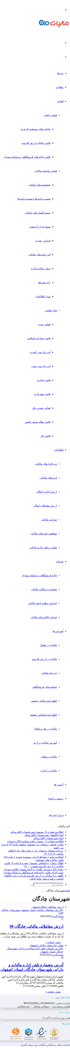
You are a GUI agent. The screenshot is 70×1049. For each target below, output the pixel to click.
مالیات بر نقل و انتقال (45, 728)
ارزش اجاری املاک (47, 491)
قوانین (60, 101)
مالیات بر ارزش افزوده (44, 659)
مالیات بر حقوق (48, 645)
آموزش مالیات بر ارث (45, 742)
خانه (67, 890)
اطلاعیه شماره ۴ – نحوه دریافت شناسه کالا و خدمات (35, 841)
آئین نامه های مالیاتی (39, 254)
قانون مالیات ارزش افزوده (36, 143)
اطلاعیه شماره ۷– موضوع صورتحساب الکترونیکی (36, 832)
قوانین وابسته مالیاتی (45, 171)
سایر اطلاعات (42, 296)
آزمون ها (58, 784)
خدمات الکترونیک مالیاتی (43, 617)
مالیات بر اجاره (49, 770)
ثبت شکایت (23, 1006)
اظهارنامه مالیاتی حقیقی (44, 700)
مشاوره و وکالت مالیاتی (44, 589)
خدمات (59, 561)
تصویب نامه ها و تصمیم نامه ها (34, 198)
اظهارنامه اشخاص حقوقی (43, 714)
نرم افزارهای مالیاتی (46, 463)
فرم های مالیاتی (48, 477)
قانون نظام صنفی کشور (37, 422)
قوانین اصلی (50, 115)
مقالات (59, 87)
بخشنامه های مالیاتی (39, 184)
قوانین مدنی (44, 324)
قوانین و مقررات (61, 1006)
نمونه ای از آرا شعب (39, 226)
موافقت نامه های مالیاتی (43, 533)
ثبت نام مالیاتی (49, 673)
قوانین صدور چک (41, 408)
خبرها (60, 73)
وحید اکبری (57, 916)
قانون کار (45, 435)
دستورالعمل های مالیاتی (37, 212)
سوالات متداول (41, 1006)
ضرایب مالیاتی (49, 519)
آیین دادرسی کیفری (40, 352)
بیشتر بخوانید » (53, 942)
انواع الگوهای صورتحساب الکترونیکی (43, 835)
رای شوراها (44, 282)
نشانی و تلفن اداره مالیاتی (43, 547)
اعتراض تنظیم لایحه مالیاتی (42, 603)
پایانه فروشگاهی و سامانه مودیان (39, 575)
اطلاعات (58, 449)
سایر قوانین (51, 310)
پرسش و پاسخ (55, 798)
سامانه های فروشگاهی (44, 687)
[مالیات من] (53, 26)
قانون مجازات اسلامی (38, 338)
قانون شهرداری (42, 394)
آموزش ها (58, 631)
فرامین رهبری (42, 240)
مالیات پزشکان (49, 756)
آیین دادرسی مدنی (40, 366)
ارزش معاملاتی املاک (45, 505)
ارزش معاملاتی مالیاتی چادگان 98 (36, 926)
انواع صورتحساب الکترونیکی (48, 838)
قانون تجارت (43, 380)
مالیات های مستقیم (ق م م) (35, 129)
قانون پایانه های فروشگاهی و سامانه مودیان (26, 157)
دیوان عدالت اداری (40, 268)
